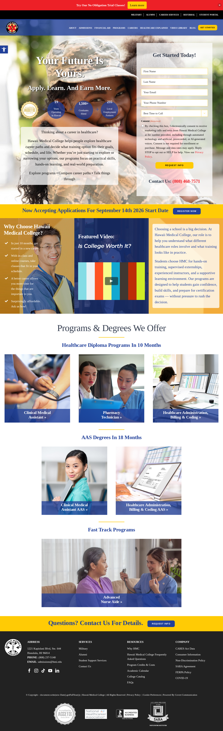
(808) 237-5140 (47, 657)
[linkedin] (57, 671)
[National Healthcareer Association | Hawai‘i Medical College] (96, 711)
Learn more (137, 5)
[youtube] (50, 671)
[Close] (219, 5)
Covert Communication (186, 695)
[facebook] (29, 671)
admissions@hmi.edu (50, 661)
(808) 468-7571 (186, 181)
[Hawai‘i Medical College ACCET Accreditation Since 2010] (65, 705)
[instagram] (36, 671)
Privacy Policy (134, 695)
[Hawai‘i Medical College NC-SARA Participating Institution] (158, 704)
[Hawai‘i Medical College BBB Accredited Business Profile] (127, 710)
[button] (4, 49)
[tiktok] (43, 671)
